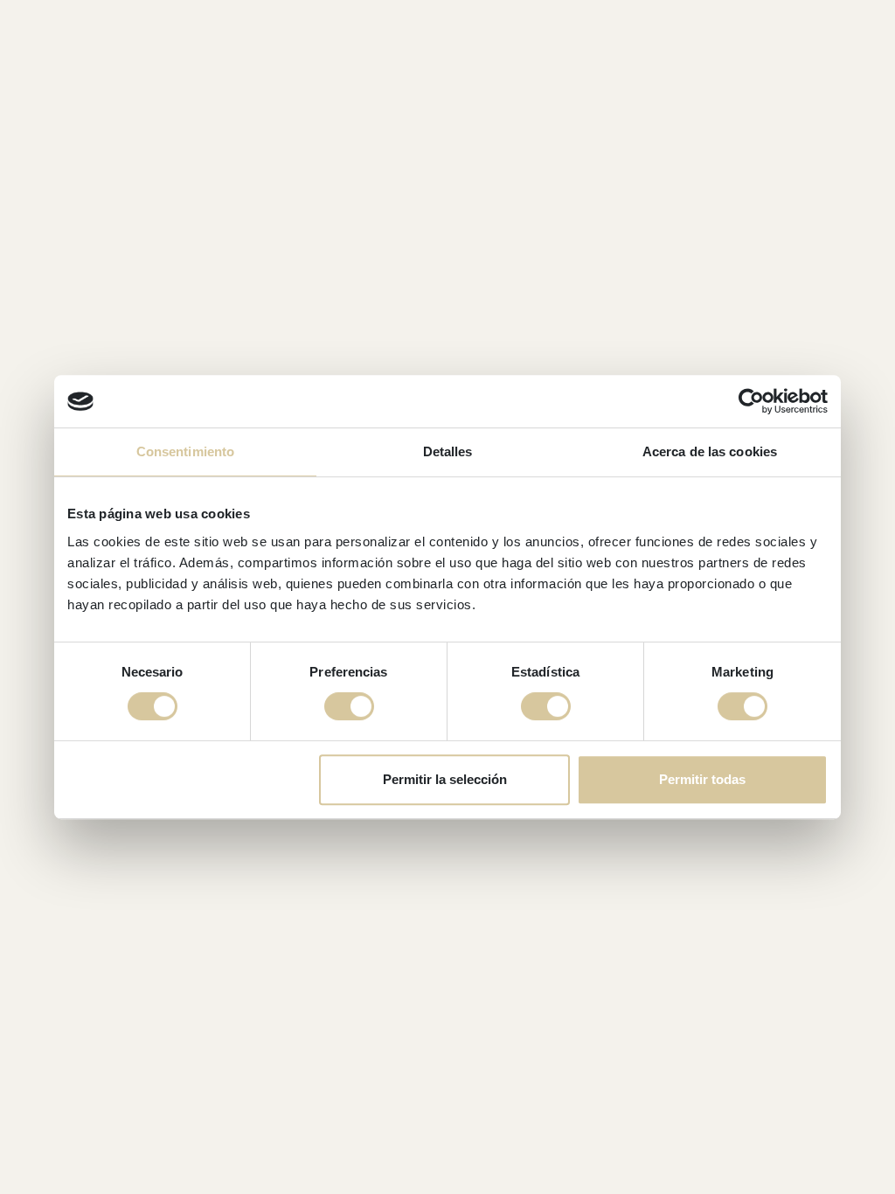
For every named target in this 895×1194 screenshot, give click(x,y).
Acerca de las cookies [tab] (709, 451)
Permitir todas (702, 779)
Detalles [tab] (448, 451)
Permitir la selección (445, 779)
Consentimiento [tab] (185, 451)
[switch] (349, 706)
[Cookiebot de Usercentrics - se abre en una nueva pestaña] (751, 401)
